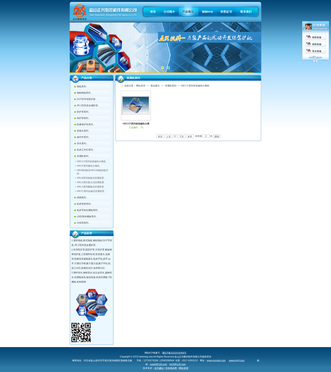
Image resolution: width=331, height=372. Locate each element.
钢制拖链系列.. (84, 92)
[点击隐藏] (315, 62)
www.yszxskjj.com (216, 360)
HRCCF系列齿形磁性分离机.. (92, 161)
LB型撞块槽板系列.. (87, 216)
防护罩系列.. (83, 111)
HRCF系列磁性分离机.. (89, 166)
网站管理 (183, 368)
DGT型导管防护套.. (87, 99)
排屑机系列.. (83, 156)
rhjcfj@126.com (177, 364)
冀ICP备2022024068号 (174, 352)
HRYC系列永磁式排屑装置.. (91, 191)
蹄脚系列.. (82, 197)
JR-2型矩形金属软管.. (88, 105)
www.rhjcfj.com (236, 360)
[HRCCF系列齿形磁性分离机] (136, 114)
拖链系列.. (82, 86)
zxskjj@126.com (158, 364)
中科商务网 (171, 368)
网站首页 (140, 85)
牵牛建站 (159, 368)
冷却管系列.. (83, 222)
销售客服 (316, 37)
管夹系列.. (82, 143)
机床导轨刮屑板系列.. (88, 210)
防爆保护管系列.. (85, 124)
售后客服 (316, 51)
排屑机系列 (170, 85)
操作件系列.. (83, 137)
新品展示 (155, 85)
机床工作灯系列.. (85, 149)
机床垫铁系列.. (84, 203)
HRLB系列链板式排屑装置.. (91, 178)
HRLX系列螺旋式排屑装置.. (91, 186)
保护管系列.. (83, 118)
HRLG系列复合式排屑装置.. (91, 182)
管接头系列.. (83, 130)
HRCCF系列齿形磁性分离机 (195, 85)
